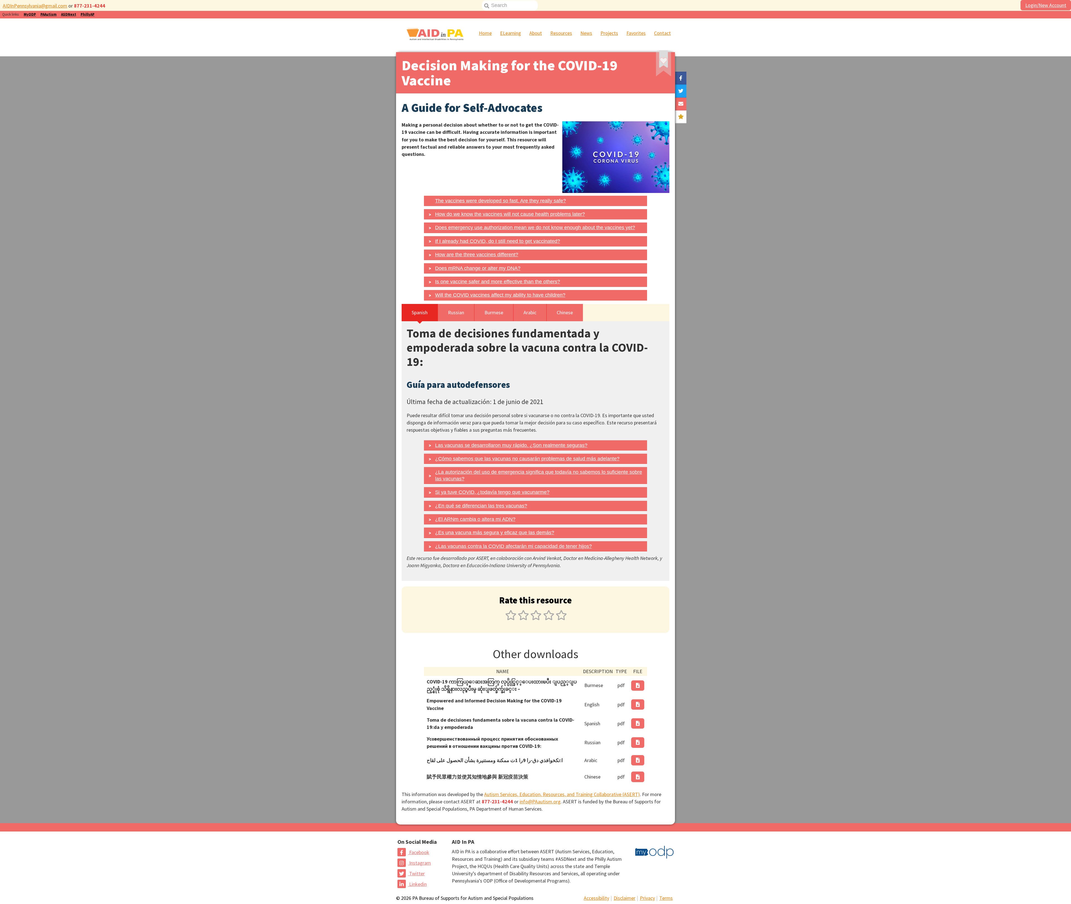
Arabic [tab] (530, 312)
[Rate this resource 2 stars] (523, 618)
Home (485, 33)
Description (598, 671)
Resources (561, 33)
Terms (666, 898)
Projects (609, 33)
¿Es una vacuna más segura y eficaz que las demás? (494, 532)
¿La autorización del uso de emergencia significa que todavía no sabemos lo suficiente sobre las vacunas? (538, 475)
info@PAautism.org (540, 801)
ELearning (510, 33)
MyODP (30, 14)
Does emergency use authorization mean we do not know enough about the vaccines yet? (535, 227)
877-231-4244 (89, 6)
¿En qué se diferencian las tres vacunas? (481, 506)
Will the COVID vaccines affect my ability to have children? (500, 295)
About (535, 33)
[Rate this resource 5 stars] (560, 618)
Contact (662, 33)
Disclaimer (624, 898)
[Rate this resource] (680, 116)
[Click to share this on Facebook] (680, 78)
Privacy (647, 898)
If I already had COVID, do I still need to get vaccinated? (497, 241)
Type (621, 671)
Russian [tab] (456, 312)
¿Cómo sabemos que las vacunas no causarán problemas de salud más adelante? (527, 458)
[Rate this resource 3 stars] (536, 618)
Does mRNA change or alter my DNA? (477, 268)
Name (502, 671)
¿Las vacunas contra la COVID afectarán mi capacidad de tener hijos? (513, 546)
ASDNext (68, 14)
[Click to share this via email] (680, 104)
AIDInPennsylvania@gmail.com (35, 6)
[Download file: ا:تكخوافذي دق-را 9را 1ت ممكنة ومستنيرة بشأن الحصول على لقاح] (638, 760)
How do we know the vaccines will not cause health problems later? (510, 214)
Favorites (636, 33)
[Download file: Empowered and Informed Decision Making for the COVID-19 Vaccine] (638, 704)
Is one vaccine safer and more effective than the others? (497, 281)
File (637, 671)
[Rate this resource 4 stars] (548, 618)
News (586, 33)
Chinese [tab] (565, 312)
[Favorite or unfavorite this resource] (656, 65)
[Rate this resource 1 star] (511, 618)
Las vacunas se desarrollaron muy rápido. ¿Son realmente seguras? (511, 445)
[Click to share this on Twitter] (680, 90)
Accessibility (596, 898)
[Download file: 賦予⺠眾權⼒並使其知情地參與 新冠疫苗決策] (638, 777)
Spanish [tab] (420, 312)
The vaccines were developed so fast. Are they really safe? (500, 201)
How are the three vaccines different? (476, 254)
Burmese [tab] (493, 312)
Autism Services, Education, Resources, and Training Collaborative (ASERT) (562, 794)
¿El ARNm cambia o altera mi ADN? (475, 519)
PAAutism (48, 14)
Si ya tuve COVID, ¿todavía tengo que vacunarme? (492, 492)
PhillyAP (88, 14)
